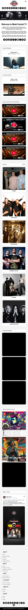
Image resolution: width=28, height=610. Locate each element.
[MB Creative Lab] (12, 8)
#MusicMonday (15, 502)
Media (4, 591)
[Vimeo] (23, 8)
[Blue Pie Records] (5, 8)
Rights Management (6, 561)
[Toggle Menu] (25, 1)
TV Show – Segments (6, 584)
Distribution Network (6, 556)
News (4, 596)
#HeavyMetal (11, 503)
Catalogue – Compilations (7, 569)
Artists (4, 566)
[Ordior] (14, 8)
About (4, 554)
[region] (14, 60)
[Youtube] (25, 8)
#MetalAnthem (5, 503)
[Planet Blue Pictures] (18, 8)
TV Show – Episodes (6, 582)
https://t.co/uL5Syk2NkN (7, 505)
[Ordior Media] (16, 8)
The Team (4, 559)
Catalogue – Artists (6, 567)
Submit (4, 599)
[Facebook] (7, 8)
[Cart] (3, 8)
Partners (4, 557)
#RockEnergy (22, 503)
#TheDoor (20, 502)
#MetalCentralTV (17, 503)
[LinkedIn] (10, 8)
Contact (4, 589)
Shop (4, 597)
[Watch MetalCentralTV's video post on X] (14, 525)
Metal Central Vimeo (6, 577)
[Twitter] (21, 8)
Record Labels (5, 570)
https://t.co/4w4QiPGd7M (7, 502)
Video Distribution (6, 576)
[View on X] (24, 496)
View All (23, 164)
